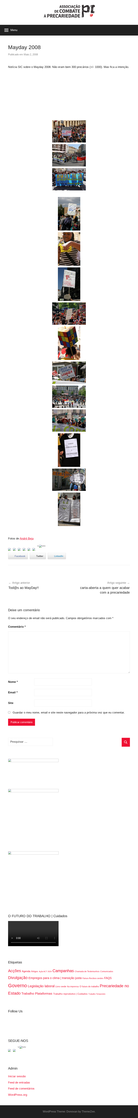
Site (10, 703)
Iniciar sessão (17, 1076)
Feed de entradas (19, 1082)
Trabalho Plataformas (36, 993)
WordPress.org (17, 1094)
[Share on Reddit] (20, 550)
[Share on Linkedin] (25, 550)
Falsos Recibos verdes (92, 978)
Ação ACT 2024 (45, 971)
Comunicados (106, 971)
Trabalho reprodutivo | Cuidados (70, 993)
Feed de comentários (21, 1088)
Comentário (17, 626)
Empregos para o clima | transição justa (55, 978)
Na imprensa (73, 986)
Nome (13, 681)
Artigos (34, 971)
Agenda (26, 971)
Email (13, 692)
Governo (17, 985)
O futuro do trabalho (89, 986)
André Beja (26, 538)
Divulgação (18, 978)
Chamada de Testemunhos (87, 971)
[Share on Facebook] (10, 550)
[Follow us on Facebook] (10, 1051)
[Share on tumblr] (30, 550)
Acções (14, 971)
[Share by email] (34, 550)
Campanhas (63, 970)
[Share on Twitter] (15, 550)
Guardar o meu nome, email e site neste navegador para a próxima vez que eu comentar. (69, 712)
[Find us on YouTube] (15, 1051)
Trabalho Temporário (96, 994)
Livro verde (60, 986)
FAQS (108, 978)
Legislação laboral (41, 986)
